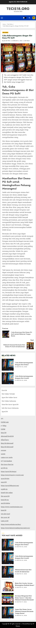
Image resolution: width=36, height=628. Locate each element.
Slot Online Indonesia (9, 401)
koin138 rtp (5, 500)
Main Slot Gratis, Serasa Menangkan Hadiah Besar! (8, 585)
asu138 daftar (5, 503)
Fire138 (4, 390)
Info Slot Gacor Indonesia (10, 408)
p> (2, 426)
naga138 (4, 482)
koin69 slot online (7, 493)
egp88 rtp (4, 489)
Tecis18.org (18, 8)
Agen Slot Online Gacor (9, 397)
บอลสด (3, 454)
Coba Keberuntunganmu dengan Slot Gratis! (8, 378)
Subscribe (34, 18)
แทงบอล (3, 450)
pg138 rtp (4, 468)
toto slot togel (5, 514)
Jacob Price (6, 41)
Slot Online (5, 32)
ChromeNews (26, 624)
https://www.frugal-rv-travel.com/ (12, 475)
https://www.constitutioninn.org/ (12, 507)
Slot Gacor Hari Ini (7, 464)
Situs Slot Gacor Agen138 (10, 404)
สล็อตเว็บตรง (5, 440)
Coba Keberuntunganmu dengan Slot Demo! (8, 365)
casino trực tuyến (6, 457)
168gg (4, 426)
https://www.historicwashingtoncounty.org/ (15, 528)
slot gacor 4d (5, 517)
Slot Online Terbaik (8, 394)
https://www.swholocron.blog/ (11, 524)
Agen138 (5, 411)
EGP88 (3, 429)
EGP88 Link (5, 422)
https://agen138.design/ (8, 471)
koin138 (3, 510)
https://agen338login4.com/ (10, 486)
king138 (3, 433)
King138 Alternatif (7, 443)
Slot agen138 (5, 496)
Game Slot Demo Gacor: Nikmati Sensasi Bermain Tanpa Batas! (8, 612)
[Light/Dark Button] (24, 18)
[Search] (29, 17)
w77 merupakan (6, 461)
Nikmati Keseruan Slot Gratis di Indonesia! (8, 572)
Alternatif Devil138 (7, 436)
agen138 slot (5, 478)
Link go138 (4, 521)
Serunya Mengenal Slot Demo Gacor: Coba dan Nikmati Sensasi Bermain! (8, 599)
